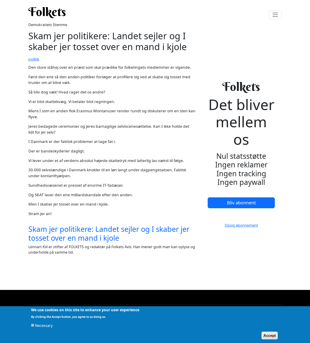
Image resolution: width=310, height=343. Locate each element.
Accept (269, 335)
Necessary (44, 325)
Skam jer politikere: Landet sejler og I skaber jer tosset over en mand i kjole (108, 233)
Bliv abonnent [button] (241, 203)
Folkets (47, 11)
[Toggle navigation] (275, 14)
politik (33, 59)
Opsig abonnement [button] (241, 225)
